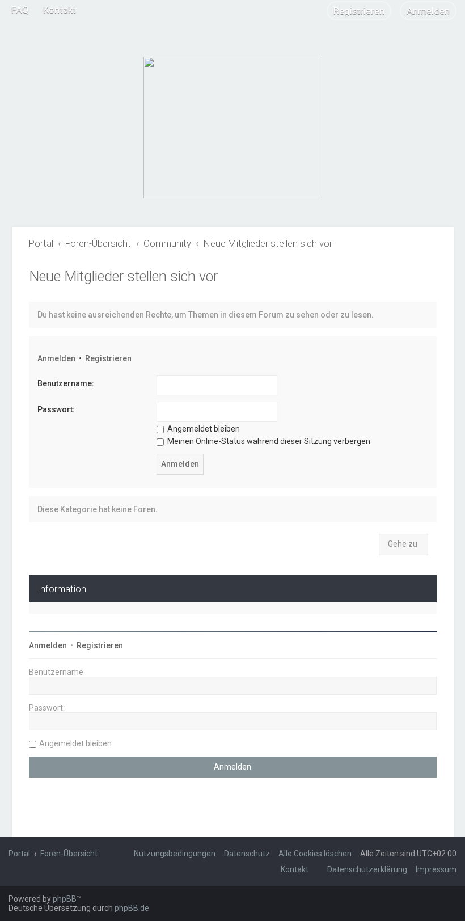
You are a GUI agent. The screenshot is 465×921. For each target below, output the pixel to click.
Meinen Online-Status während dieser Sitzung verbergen (268, 441)
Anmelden (56, 358)
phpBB (65, 898)
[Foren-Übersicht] (232, 127)
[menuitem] (20, 9)
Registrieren (108, 358)
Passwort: (56, 409)
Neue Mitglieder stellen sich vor (123, 276)
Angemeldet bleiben (203, 428)
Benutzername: (65, 383)
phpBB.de (132, 907)
